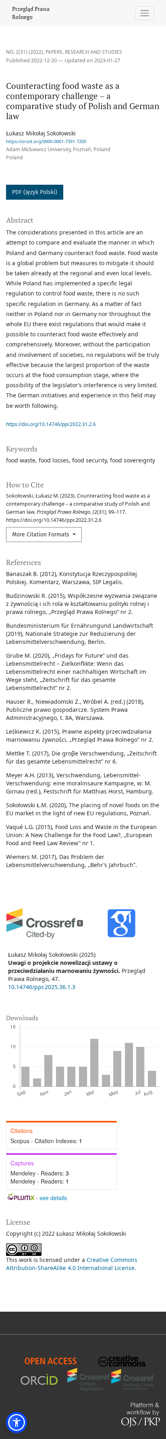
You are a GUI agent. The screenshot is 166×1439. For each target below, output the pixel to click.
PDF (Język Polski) (34, 192)
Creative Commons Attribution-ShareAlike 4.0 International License (71, 1264)
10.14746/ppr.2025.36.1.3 (41, 987)
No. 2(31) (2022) (24, 52)
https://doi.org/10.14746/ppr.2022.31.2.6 (51, 424)
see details (53, 1198)
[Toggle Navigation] (145, 13)
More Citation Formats (41, 534)
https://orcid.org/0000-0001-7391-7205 (46, 141)
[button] (16, 1422)
